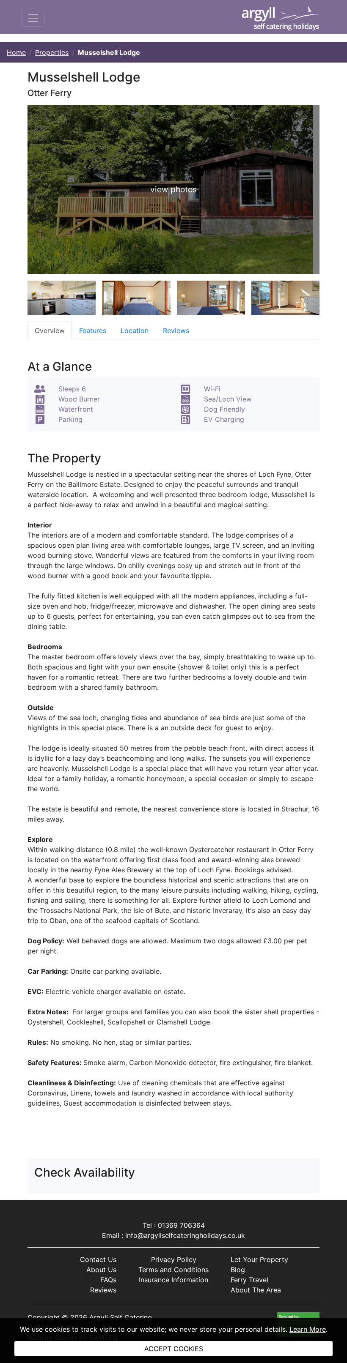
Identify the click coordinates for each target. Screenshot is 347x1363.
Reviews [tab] (176, 330)
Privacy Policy (173, 1259)
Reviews (103, 1290)
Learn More (307, 1329)
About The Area (256, 1290)
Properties (52, 52)
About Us (101, 1269)
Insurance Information (173, 1280)
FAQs (108, 1280)
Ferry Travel (249, 1280)
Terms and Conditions (173, 1269)
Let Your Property (259, 1259)
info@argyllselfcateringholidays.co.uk (185, 1235)
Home (16, 52)
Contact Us (98, 1259)
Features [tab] (92, 330)
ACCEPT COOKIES (173, 1348)
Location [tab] (135, 330)
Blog (238, 1269)
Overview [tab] (50, 330)
